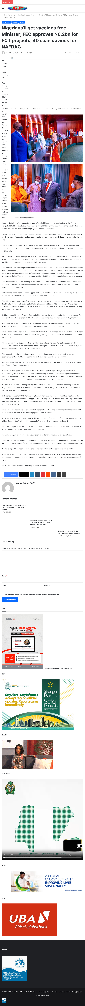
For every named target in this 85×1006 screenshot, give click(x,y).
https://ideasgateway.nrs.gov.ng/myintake (57, 668)
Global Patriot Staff (12, 53)
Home (5, 15)
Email (4, 585)
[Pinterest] (43, 474)
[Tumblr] (37, 474)
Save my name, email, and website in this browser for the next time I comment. (31, 594)
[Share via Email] (59, 474)
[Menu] (3, 9)
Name (4, 576)
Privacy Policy (71, 992)
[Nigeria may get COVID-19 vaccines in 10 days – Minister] (70, 516)
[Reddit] (48, 474)
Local (15, 22)
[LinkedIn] (32, 474)
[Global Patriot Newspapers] (17, 8)
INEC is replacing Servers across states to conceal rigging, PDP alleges (14, 507)
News (22, 22)
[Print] (64, 474)
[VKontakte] (53, 474)
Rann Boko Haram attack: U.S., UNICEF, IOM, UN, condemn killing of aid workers (41, 522)
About (48, 992)
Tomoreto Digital (43, 995)
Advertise (62, 992)
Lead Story (12, 15)
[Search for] (82, 9)
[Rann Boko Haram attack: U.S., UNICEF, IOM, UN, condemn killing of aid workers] (42, 511)
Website (47, 585)
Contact (54, 992)
